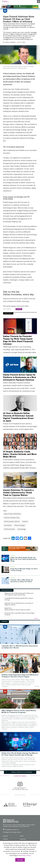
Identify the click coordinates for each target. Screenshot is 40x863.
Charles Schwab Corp (11, 518)
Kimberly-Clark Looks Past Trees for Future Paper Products (20, 614)
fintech (25, 521)
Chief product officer (12, 521)
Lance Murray (10, 42)
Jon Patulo (7, 525)
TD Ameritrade (9, 529)
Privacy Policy (26, 855)
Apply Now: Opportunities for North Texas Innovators (17, 609)
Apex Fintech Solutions (12, 514)
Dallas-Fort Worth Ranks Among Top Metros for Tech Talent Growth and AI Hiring (23, 559)
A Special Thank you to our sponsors (21, 772)
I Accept (20, 860)
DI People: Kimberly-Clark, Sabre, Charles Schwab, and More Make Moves (20, 454)
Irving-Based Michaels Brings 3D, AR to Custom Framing (19, 599)
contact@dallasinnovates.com (12, 829)
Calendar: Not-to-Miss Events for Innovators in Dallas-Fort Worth (19, 604)
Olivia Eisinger (19, 525)
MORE (35, 618)
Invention (23, 839)
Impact (22, 836)
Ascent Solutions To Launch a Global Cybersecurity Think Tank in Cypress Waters (18, 492)
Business (5, 836)
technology (22, 529)
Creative (5, 839)
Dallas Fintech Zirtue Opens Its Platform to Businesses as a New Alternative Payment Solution (19, 377)
